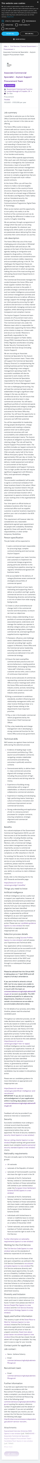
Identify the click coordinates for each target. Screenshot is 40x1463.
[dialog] (20, 21)
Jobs (5, 46)
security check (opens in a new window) (19, 1135)
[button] (20, 39)
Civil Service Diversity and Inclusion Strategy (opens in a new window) (18, 1310)
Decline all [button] (29, 33)
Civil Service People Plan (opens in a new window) (19, 1305)
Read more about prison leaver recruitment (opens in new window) (19, 1334)
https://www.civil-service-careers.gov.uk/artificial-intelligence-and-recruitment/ (20, 1090)
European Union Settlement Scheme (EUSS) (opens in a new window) (21, 1190)
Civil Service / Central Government (23, 46)
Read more (10, 17)
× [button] (37, 2)
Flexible (7, 100)
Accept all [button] (10, 33)
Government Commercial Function (19, 89)
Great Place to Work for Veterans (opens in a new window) (19, 1322)
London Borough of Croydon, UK (18, 91)
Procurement (8, 49)
